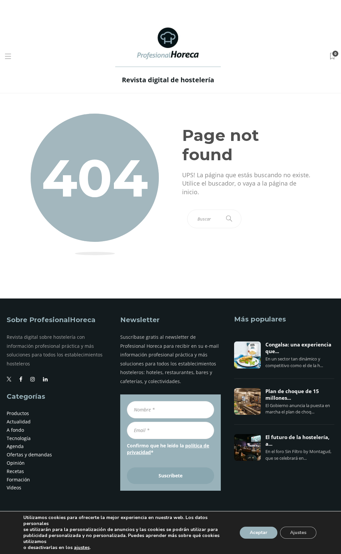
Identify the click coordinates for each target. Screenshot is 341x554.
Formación (18, 479)
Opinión (16, 463)
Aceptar (258, 532)
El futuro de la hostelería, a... (297, 440)
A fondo (15, 430)
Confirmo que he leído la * (168, 448)
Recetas (15, 471)
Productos (18, 413)
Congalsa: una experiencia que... (298, 348)
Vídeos (14, 487)
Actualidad (19, 421)
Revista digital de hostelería (168, 79)
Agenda (15, 446)
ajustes (82, 548)
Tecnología (19, 438)
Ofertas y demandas (29, 454)
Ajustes (298, 532)
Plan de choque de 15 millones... (292, 394)
